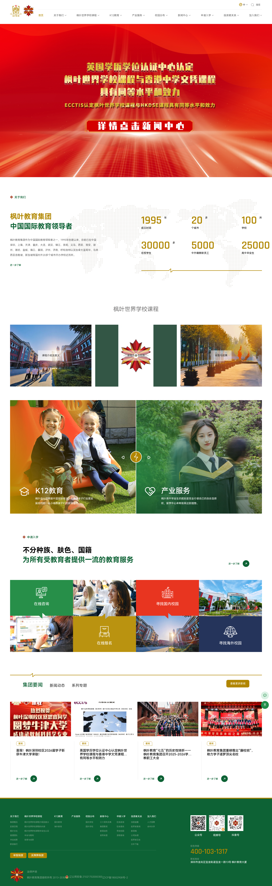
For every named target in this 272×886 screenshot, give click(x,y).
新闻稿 (134, 831)
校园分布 (160, 15)
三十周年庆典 (105, 822)
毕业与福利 (29, 835)
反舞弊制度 (37, 855)
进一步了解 (15, 265)
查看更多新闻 (237, 683)
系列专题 (104, 835)
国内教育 (58, 822)
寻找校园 (120, 831)
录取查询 (120, 835)
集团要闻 (104, 827)
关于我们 (59, 15)
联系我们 (14, 844)
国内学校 (89, 822)
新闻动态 (104, 831)
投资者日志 (135, 840)
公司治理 (135, 835)
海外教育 (58, 827)
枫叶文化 (14, 831)
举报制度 (18, 855)
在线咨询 (120, 822)
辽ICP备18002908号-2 (115, 877)
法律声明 (32, 871)
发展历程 (14, 827)
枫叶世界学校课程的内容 (34, 827)
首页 (40, 15)
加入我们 (254, 15)
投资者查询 (135, 827)
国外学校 (89, 827)
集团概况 (14, 822)
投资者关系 (230, 15)
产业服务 (137, 15)
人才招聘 (151, 822)
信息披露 (135, 822)
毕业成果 (14, 840)
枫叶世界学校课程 (86, 15)
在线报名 (120, 827)
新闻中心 (183, 15)
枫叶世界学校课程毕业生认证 (36, 831)
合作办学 (151, 827)
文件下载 (135, 844)
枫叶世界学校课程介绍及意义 (36, 822)
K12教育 (114, 15)
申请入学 (206, 15)
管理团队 (14, 835)
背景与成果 (29, 840)
